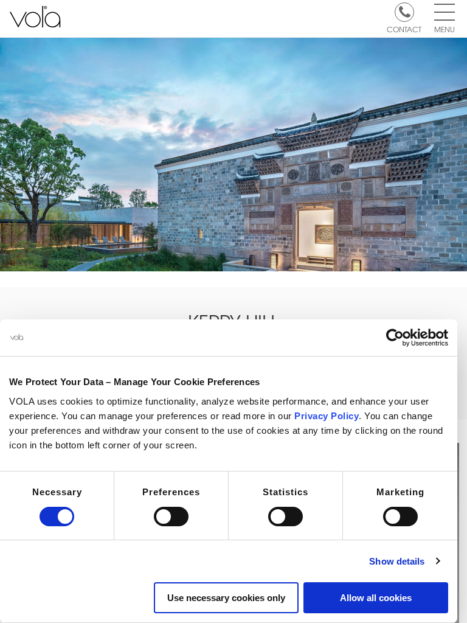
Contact (404, 28)
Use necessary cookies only (226, 598)
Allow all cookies (376, 598)
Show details (396, 561)
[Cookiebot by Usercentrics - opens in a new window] (395, 338)
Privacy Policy (326, 416)
